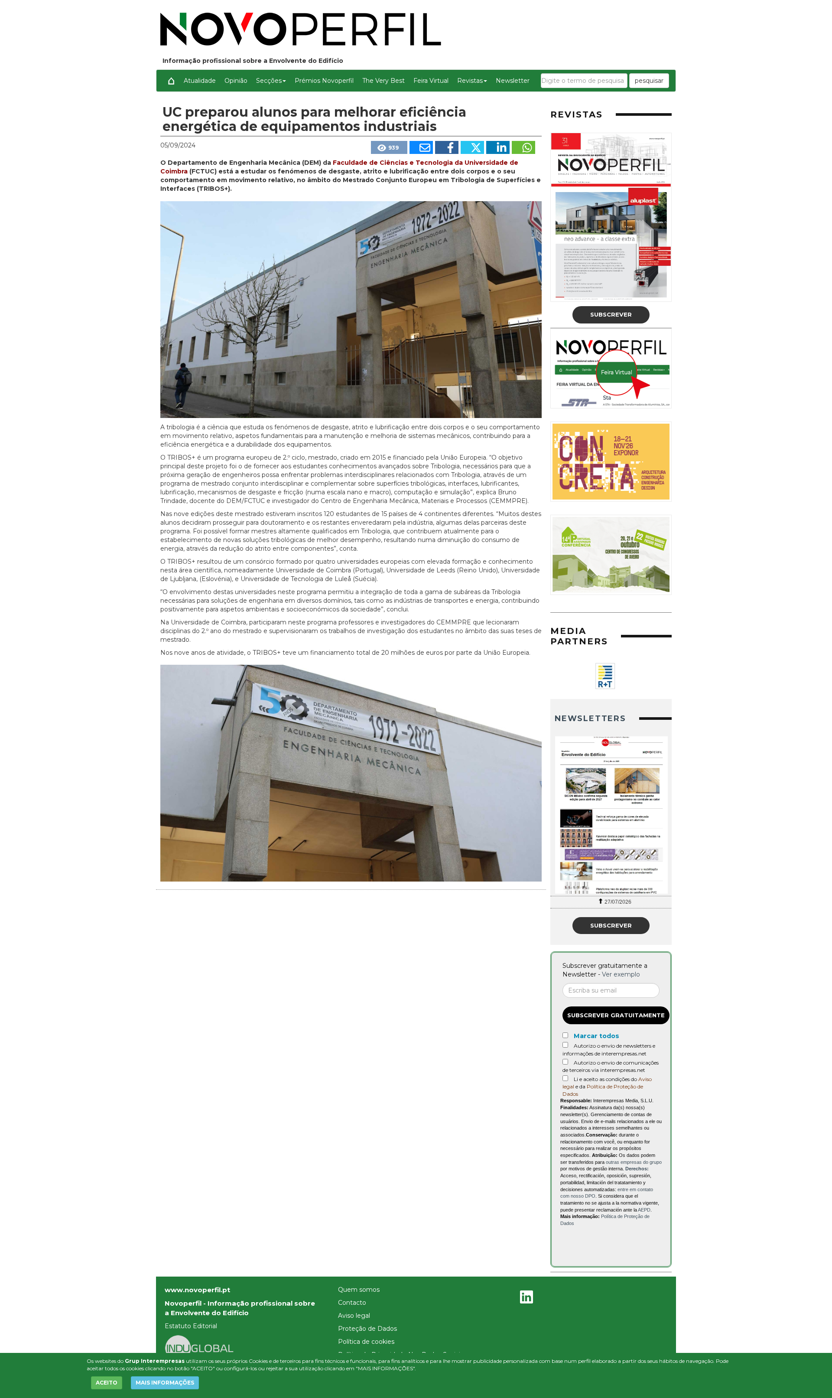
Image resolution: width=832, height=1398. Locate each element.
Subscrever (611, 314)
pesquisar (649, 81)
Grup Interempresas (155, 1361)
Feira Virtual (430, 81)
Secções (269, 81)
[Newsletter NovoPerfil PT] (611, 815)
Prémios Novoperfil (324, 81)
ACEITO (106, 1382)
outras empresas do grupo (634, 1162)
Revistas (470, 81)
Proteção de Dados (367, 1329)
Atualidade (200, 81)
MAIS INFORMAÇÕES (165, 1382)
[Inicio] (171, 80)
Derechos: (637, 1168)
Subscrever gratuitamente (616, 1015)
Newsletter (513, 81)
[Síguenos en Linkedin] (526, 1298)
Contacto (352, 1303)
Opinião (235, 81)
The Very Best (383, 81)
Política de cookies (366, 1342)
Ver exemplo (621, 974)
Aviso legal (354, 1316)
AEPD (644, 1209)
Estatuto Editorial (191, 1326)
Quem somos (359, 1289)
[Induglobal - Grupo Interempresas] (199, 1347)
